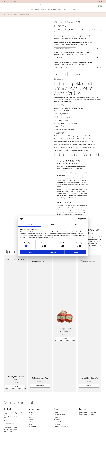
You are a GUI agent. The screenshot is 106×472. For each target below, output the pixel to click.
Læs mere (64, 338)
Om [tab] (76, 224)
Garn (31, 9)
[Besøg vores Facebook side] (87, 414)
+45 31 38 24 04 (12, 416)
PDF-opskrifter (52, 9)
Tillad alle (75, 252)
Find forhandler (58, 419)
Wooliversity (66, 9)
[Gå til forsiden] (53, 5)
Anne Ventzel (15, 14)
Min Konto (57, 424)
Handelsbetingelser (59, 414)
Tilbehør (43, 9)
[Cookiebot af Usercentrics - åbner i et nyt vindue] (79, 219)
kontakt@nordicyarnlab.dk (15, 413)
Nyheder (31, 412)
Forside (5, 14)
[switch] (44, 246)
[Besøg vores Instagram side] (87, 412)
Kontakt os (57, 417)
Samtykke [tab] (29, 224)
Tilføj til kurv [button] (15, 386)
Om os (74, 9)
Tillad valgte (53, 252)
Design (37, 9)
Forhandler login (58, 422)
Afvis (30, 252)
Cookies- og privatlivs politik (61, 426)
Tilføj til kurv (76, 74)
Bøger (59, 9)
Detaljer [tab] (53, 224)
